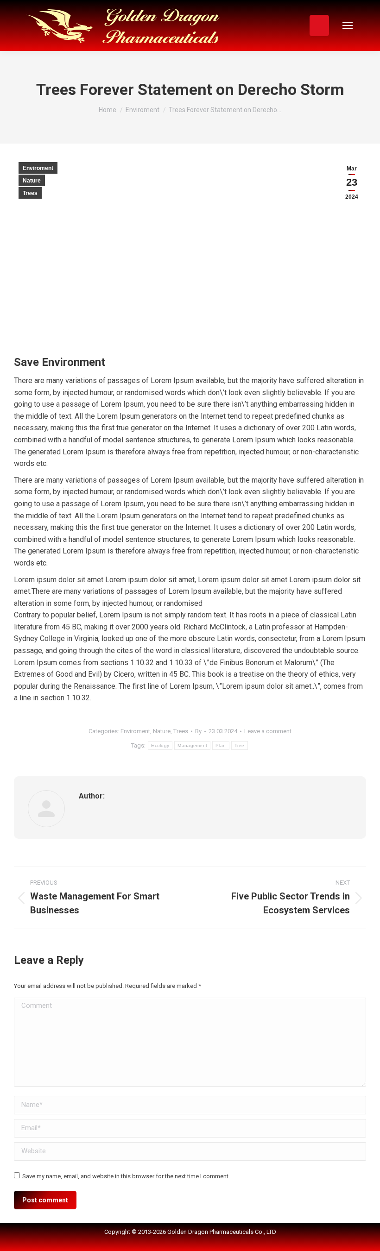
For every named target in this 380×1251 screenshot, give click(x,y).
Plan (220, 745)
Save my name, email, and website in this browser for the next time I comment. (126, 1176)
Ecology (160, 745)
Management (192, 745)
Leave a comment (267, 731)
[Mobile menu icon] (347, 25)
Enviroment (38, 168)
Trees (30, 193)
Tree (239, 745)
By (198, 731)
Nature (32, 180)
